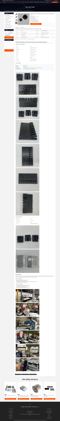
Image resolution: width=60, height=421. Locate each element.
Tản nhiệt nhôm (12, 10)
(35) (8, 21)
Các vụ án (49, 415)
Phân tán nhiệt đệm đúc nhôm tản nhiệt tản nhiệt (10, 396)
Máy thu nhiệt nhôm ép (18, 374)
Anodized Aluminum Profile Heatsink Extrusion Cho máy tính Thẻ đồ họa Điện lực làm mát (23, 396)
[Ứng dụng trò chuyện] (5, 35)
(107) (7, 15)
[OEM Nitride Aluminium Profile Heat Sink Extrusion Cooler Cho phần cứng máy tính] (23, 19)
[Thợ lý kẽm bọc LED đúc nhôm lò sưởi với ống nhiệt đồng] (49, 388)
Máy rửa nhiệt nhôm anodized (25, 374)
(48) (7, 24)
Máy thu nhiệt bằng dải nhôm (33, 374)
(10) (8, 27)
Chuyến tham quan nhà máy (49, 411)
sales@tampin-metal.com (49, 0)
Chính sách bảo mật (49, 418)
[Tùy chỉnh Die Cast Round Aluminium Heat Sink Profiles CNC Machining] (36, 388)
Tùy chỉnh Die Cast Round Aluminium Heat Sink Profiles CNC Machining (36, 396)
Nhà (4, 10)
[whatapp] (7, 35)
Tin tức (49, 414)
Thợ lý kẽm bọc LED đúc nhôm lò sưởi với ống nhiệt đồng (49, 396)
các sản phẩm (8, 10)
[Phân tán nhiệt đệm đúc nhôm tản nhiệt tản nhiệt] (10, 388)
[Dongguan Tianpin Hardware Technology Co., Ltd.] (4, 2)
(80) (7, 18)
